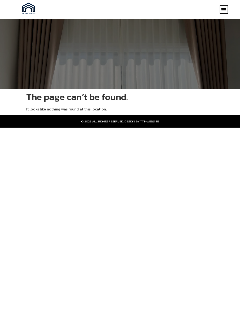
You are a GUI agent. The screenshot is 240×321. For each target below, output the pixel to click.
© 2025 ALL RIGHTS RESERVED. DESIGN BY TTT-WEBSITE (120, 121)
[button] (224, 9)
